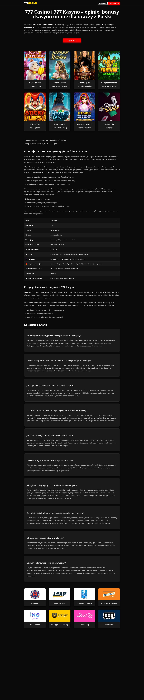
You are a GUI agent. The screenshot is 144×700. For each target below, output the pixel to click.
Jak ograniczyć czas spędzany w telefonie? (45, 538)
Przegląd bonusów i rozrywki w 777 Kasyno (41, 144)
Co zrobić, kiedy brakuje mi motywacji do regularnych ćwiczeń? (55, 513)
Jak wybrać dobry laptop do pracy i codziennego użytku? (52, 485)
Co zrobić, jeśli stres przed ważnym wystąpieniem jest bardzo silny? (57, 410)
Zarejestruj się (114, 3)
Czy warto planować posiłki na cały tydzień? (46, 563)
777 (30, 3)
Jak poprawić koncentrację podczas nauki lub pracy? (50, 385)
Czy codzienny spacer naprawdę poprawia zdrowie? (50, 460)
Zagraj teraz (72, 40)
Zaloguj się (102, 3)
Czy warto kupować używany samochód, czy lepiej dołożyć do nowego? (59, 360)
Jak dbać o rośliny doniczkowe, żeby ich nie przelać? (50, 435)
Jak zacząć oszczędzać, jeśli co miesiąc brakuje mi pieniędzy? (54, 335)
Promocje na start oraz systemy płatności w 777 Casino (45, 140)
